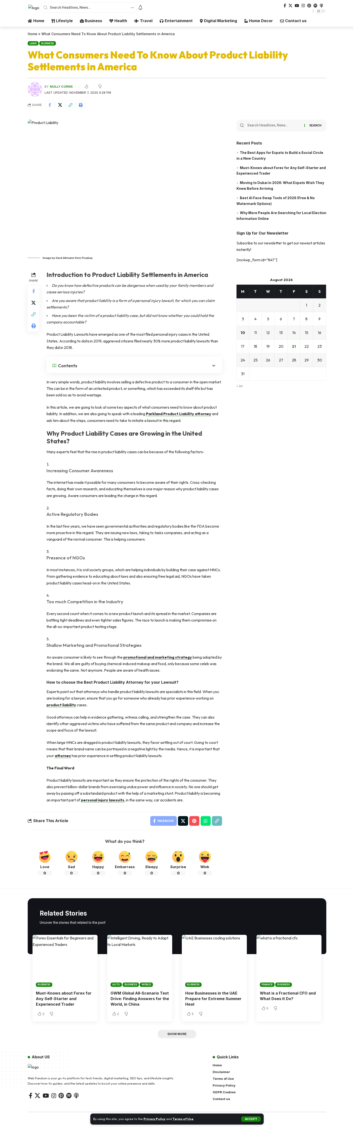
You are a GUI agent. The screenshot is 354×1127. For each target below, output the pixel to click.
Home (32, 34)
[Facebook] (284, 5)
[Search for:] (274, 125)
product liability (61, 704)
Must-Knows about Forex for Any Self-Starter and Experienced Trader (64, 999)
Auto (116, 984)
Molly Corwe (61, 86)
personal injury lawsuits (102, 800)
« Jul (239, 386)
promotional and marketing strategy (157, 657)
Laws (33, 43)
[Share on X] (60, 105)
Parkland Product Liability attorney (178, 413)
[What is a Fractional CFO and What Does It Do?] (288, 961)
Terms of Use (182, 1119)
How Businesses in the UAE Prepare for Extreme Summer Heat (213, 999)
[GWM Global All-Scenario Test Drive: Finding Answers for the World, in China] (139, 961)
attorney (63, 755)
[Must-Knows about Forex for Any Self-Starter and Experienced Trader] (65, 961)
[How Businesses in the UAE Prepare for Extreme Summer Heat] (214, 961)
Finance (267, 984)
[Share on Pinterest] (194, 821)
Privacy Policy (154, 1119)
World (146, 984)
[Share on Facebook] (49, 105)
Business (47, 43)
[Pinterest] (309, 5)
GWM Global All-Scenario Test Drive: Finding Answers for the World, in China (140, 999)
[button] (251, 1119)
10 (243, 332)
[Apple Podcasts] (321, 5)
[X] (290, 5)
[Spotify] (315, 5)
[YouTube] (297, 5)
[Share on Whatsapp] (206, 821)
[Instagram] (303, 5)
